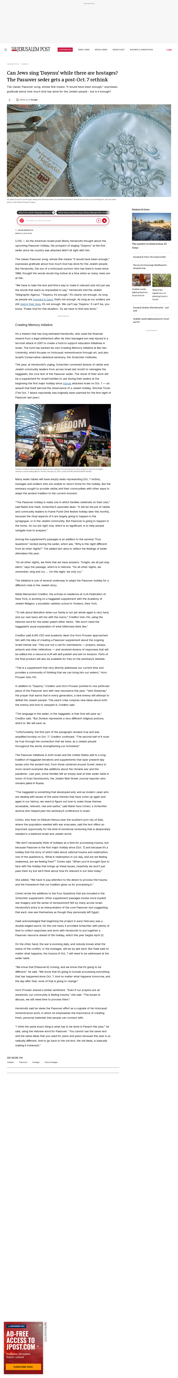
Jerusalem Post (13, 64)
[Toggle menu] (5, 49)
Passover (23, 1062)
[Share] (9, 99)
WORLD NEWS (101, 50)
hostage (35, 1062)
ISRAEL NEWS (84, 50)
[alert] (23, 1348)
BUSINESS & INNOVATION (141, 50)
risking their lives (30, 304)
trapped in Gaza (43, 299)
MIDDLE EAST (119, 50)
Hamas (67, 383)
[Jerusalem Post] (29, 49)
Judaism (25, 64)
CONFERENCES (65, 50)
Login (169, 49)
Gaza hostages (51, 1062)
